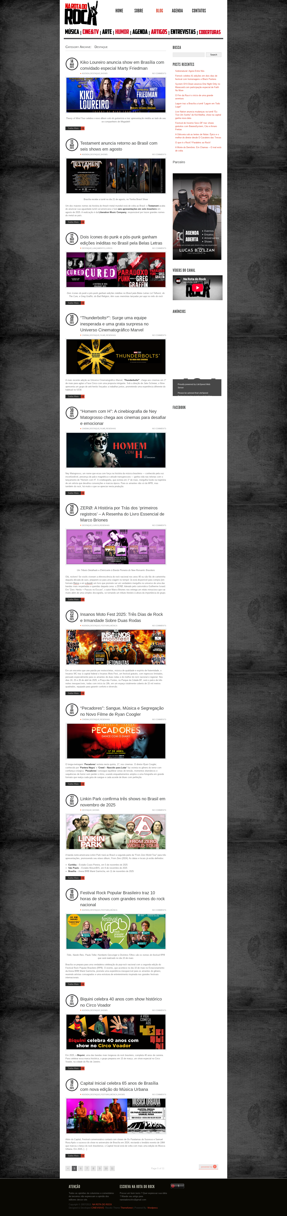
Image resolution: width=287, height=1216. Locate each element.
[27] (71, 798)
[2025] (71, 67)
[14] (71, 61)
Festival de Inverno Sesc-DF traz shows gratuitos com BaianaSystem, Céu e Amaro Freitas (196, 126)
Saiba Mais (73, 128)
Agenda (86, 73)
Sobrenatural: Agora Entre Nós (189, 71)
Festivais (105, 626)
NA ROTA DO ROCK (102, 1204)
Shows (104, 73)
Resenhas (111, 335)
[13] (71, 142)
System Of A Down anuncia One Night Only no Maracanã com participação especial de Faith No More (197, 87)
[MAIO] (71, 64)
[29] (71, 507)
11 (112, 1168)
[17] (71, 707)
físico (76, 583)
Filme (102, 335)
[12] (71, 236)
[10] (71, 892)
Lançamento (98, 248)
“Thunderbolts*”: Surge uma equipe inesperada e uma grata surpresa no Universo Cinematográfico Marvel (114, 323)
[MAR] (71, 801)
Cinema (85, 335)
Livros (109, 248)
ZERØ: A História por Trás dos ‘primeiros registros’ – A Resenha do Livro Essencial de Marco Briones (122, 513)
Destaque (95, 73)
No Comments (159, 73)
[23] (71, 613)
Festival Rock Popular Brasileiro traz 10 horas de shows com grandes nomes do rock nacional (122, 898)
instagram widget (208, 1166)
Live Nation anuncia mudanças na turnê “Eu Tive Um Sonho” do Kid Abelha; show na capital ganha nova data (198, 114)
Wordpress (152, 1208)
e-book (88, 583)
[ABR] (71, 320)
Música (113, 626)
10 (106, 1168)
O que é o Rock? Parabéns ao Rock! (193, 142)
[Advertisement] (198, 340)
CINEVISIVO (97, 1208)
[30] (71, 317)
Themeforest (127, 1208)
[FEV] (71, 1001)
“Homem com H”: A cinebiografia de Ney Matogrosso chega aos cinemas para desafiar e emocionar (123, 417)
